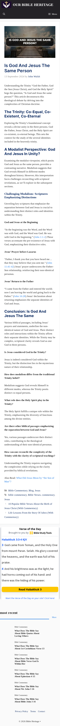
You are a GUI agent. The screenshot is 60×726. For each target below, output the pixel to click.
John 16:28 (19, 296)
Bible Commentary (18, 490)
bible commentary (17, 495)
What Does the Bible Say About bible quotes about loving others (27, 633)
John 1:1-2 (40, 237)
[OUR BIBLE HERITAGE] (6, 4)
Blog (31, 490)
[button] (4, 14)
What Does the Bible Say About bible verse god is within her (27, 661)
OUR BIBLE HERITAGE (33, 5)
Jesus (37, 490)
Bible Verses (34, 495)
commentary (48, 495)
